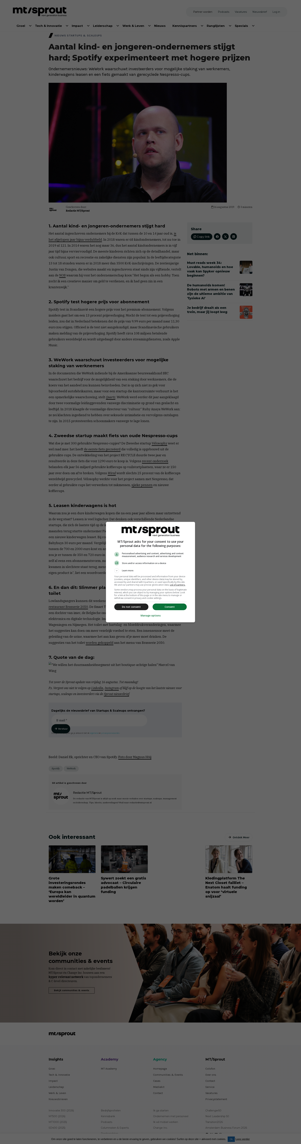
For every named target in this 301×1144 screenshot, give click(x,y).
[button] (150, 570)
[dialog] (150, 572)
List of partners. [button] (177, 584)
